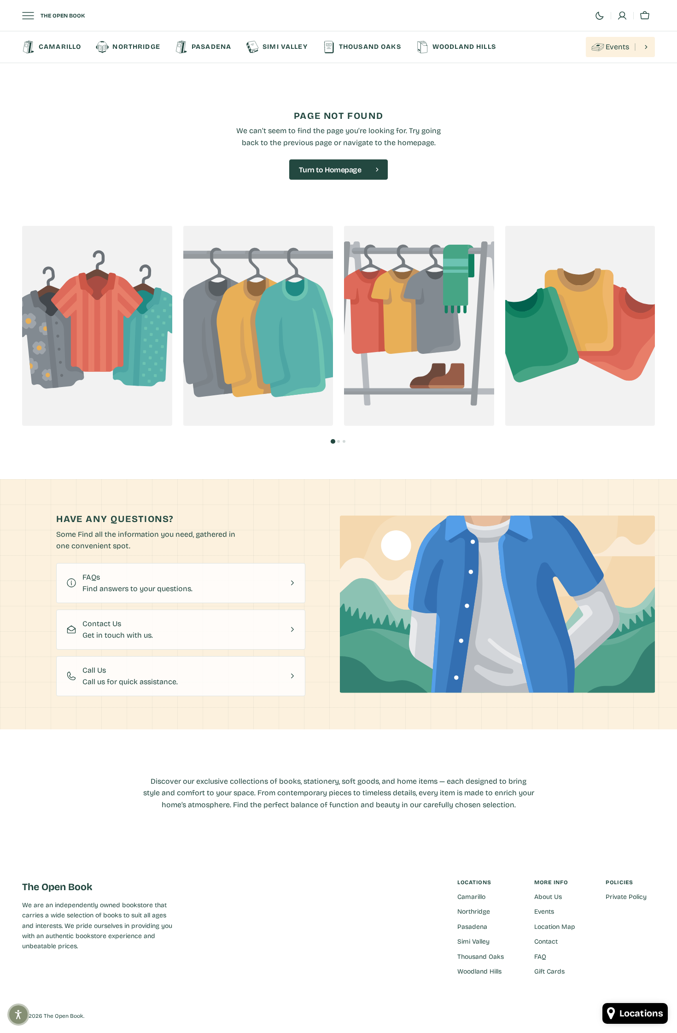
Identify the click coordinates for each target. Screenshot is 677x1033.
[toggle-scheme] (599, 16)
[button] (622, 16)
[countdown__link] (620, 47)
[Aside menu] (31, 15)
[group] (97, 326)
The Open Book (63, 1016)
